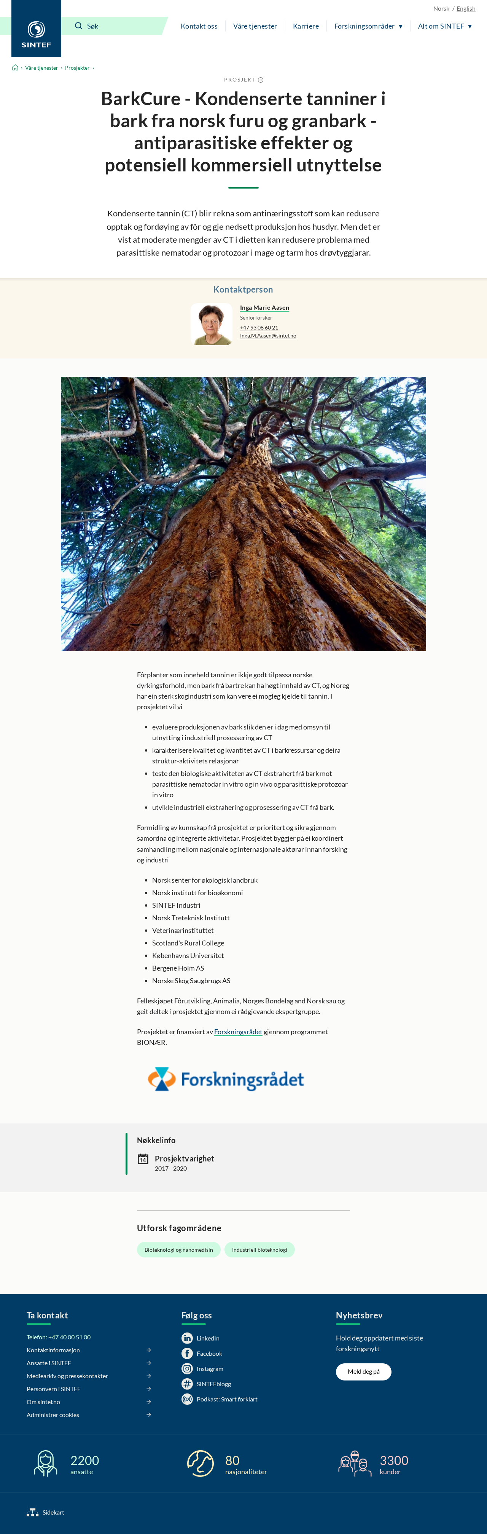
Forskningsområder (364, 26)
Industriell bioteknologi (259, 1249)
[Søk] (79, 26)
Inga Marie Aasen (264, 307)
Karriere (306, 26)
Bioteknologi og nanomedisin (179, 1249)
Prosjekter (77, 67)
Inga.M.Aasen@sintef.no (268, 335)
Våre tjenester (255, 26)
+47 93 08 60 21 (259, 327)
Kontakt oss (199, 26)
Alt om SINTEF (441, 26)
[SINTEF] (36, 28)
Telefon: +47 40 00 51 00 (59, 1336)
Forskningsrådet (238, 1031)
